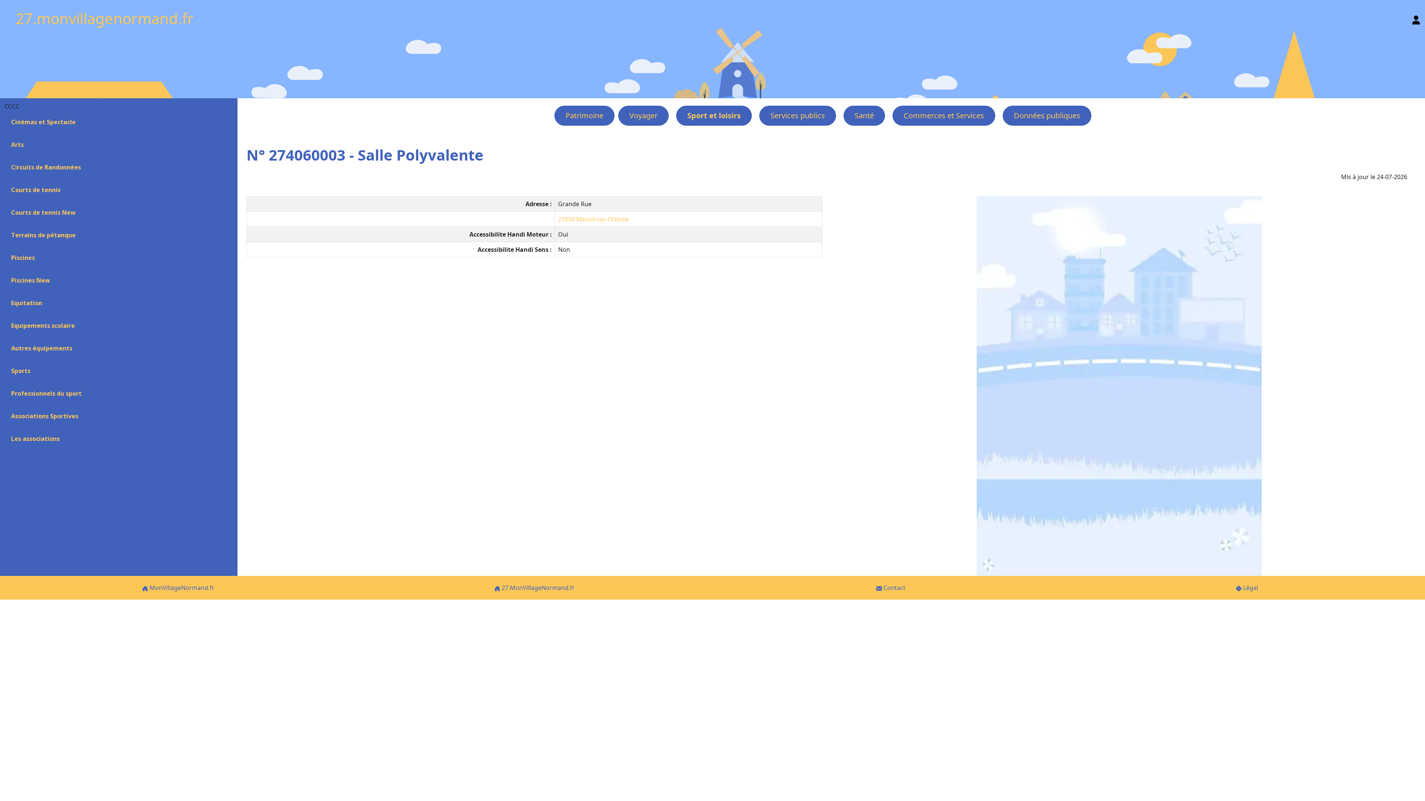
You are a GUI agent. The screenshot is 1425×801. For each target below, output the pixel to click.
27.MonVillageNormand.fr (537, 588)
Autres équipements (41, 348)
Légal (1250, 588)
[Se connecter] (1416, 18)
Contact (893, 588)
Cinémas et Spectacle (43, 122)
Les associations (35, 439)
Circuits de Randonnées (46, 167)
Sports (20, 371)
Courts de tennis (35, 190)
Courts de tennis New (43, 212)
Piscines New (30, 280)
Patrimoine (584, 116)
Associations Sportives (44, 416)
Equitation (26, 303)
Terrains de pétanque (43, 235)
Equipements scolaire (43, 326)
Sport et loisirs (714, 116)
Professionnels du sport (46, 393)
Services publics (797, 116)
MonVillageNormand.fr (181, 588)
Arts (17, 145)
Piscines (23, 258)
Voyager (643, 116)
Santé (864, 116)
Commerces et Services (944, 116)
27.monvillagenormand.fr (105, 18)
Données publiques (1047, 116)
